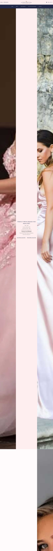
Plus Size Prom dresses (32, 6)
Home (12, 6)
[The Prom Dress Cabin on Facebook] (46, 2)
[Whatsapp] (52, 2)
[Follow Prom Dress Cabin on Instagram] (48, 2)
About (17, 6)
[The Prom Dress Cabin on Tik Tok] (50, 2)
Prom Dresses (23, 6)
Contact (40, 6)
